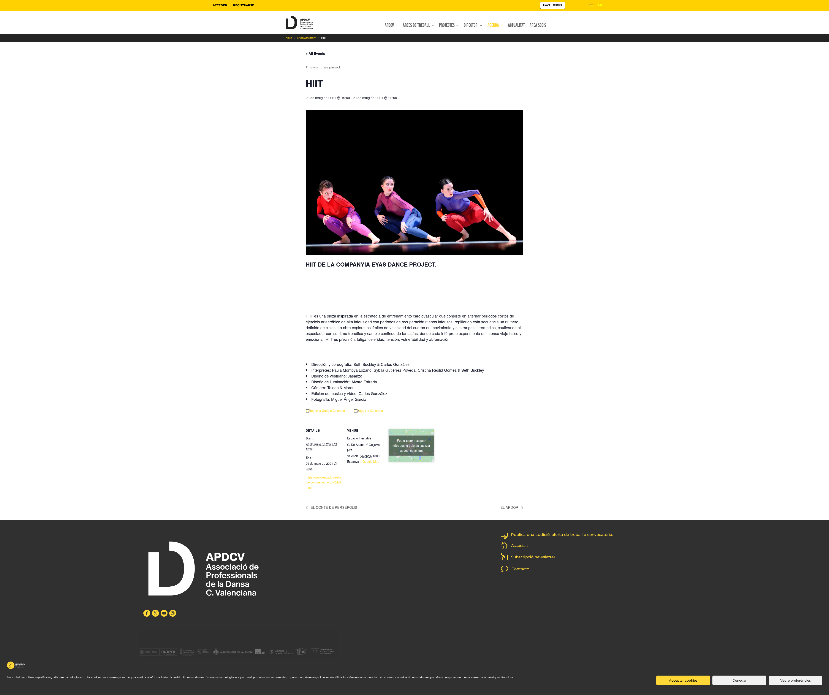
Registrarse (243, 5)
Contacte (520, 569)
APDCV (389, 26)
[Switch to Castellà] (600, 6)
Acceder (220, 5)
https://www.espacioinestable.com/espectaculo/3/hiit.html (324, 482)
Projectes (447, 26)
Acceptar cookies (683, 680)
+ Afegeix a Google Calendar (325, 410)
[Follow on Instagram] (172, 613)
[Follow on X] (155, 613)
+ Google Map (369, 461)
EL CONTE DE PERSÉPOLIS (333, 507)
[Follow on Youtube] (164, 613)
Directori (471, 26)
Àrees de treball (416, 26)
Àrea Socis (538, 26)
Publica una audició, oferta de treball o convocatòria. (562, 534)
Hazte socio (552, 5)
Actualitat (516, 26)
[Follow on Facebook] (146, 613)
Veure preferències (795, 680)
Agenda (493, 26)
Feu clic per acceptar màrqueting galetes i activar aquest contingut (411, 445)
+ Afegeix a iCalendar (368, 410)
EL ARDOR (509, 507)
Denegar (739, 680)
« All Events (315, 53)
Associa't (519, 545)
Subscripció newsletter (533, 557)
